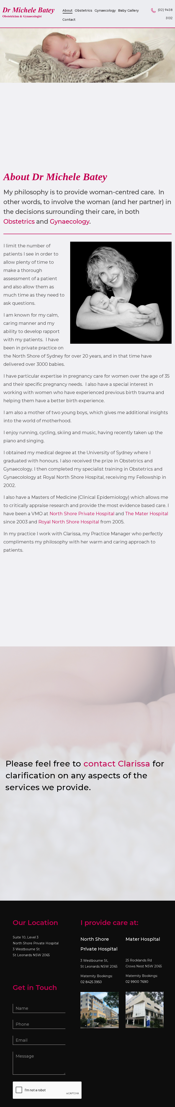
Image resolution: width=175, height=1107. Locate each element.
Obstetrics (83, 10)
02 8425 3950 (91, 982)
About (67, 10)
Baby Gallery (128, 10)
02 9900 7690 (137, 982)
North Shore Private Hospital (81, 513)
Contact (68, 20)
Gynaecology (105, 10)
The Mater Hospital (146, 513)
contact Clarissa (116, 763)
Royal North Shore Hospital (68, 522)
